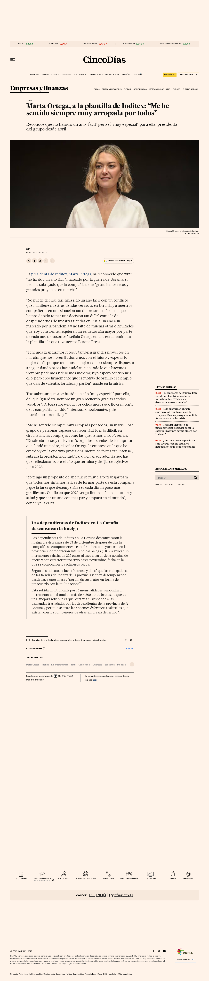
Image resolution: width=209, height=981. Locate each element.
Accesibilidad (90, 974)
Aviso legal (23, 974)
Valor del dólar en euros (170, 44)
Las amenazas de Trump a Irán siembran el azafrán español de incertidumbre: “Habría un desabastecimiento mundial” (176, 398)
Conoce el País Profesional (104, 895)
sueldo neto (63, 878)
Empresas (97, 664)
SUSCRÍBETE (169, 75)
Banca (97, 89)
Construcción (140, 89)
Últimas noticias (112, 74)
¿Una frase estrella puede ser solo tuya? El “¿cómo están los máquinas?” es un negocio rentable (175, 443)
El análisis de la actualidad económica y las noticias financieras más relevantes (68, 640)
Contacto (14, 974)
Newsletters (112, 974)
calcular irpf (21, 878)
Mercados (55, 74)
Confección (84, 664)
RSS (105, 974)
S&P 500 (53, 44)
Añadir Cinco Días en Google (120, 261)
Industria (121, 664)
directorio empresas (129, 878)
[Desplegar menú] (12, 59)
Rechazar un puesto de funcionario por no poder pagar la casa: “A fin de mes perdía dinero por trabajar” (176, 429)
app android (188, 878)
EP (28, 248)
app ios (173, 878)
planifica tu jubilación (86, 878)
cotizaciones (150, 878)
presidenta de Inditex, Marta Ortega (61, 274)
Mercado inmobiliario (159, 89)
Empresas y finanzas (39, 74)
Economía (67, 74)
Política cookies (35, 974)
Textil (73, 664)
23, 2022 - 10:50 (36, 252)
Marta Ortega (32, 664)
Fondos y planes (95, 74)
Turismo (176, 89)
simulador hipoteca (42, 878)
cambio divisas (108, 878)
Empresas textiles (59, 664)
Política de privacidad (75, 974)
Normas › (130, 648)
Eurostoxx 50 (129, 44)
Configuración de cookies (54, 974)
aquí (95, 679)
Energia (127, 89)
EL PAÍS (137, 73)
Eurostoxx (170, 485)
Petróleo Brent (90, 44)
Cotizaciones (80, 74)
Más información (34, 679)
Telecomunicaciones (111, 89)
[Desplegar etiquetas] (132, 664)
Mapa (99, 974)
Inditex (45, 664)
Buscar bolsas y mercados (171, 469)
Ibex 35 (21, 44)
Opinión (125, 74)
